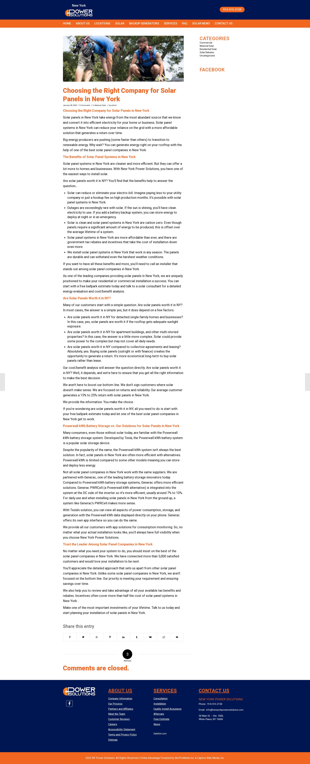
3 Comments (84, 105)
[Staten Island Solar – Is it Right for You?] (307, 382)
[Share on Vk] (150, 637)
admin (114, 105)
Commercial (206, 42)
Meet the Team (116, 713)
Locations (102, 23)
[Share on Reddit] (163, 637)
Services (170, 23)
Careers (112, 724)
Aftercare (159, 713)
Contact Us (223, 23)
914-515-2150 (232, 9)
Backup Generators (144, 23)
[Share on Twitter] (83, 637)
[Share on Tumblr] (136, 637)
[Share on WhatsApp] (96, 637)
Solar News (201, 23)
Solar (119, 23)
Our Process (115, 703)
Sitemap (113, 739)
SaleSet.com (160, 733)
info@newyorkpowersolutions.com (224, 709)
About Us (83, 23)
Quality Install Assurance (167, 708)
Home (67, 23)
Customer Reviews (119, 719)
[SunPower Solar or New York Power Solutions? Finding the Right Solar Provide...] (2, 382)
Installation (160, 703)
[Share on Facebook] (70, 637)
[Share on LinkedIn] (123, 637)
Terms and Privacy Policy (122, 734)
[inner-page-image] (123, 59)
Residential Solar (208, 49)
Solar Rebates (207, 52)
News (157, 724)
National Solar (100, 105)
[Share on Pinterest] (110, 637)
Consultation (161, 698)
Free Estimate (161, 719)
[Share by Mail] (177, 637)
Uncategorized (207, 55)
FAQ (184, 23)
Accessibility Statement (121, 729)
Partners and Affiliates (120, 708)
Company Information (120, 698)
